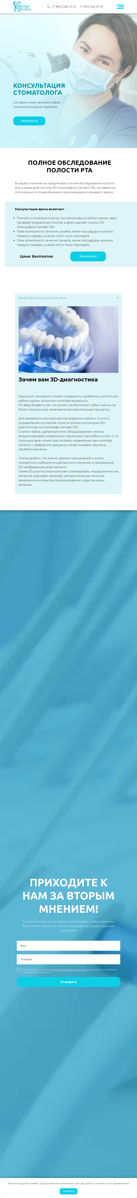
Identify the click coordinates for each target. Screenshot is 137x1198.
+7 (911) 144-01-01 (91, 6)
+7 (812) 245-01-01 (64, 6)
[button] (29, 120)
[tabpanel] (68, 398)
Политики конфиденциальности (69, 969)
